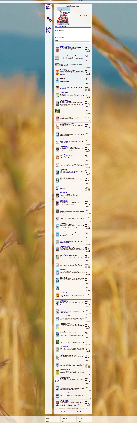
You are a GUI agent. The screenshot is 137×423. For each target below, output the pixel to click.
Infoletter (63, 421)
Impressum (47, 418)
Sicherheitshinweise (64, 26)
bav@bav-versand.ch (84, 408)
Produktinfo (58, 26)
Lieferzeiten (79, 421)
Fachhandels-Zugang (64, 418)
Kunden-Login (78, 0)
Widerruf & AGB (48, 421)
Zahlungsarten (80, 418)
